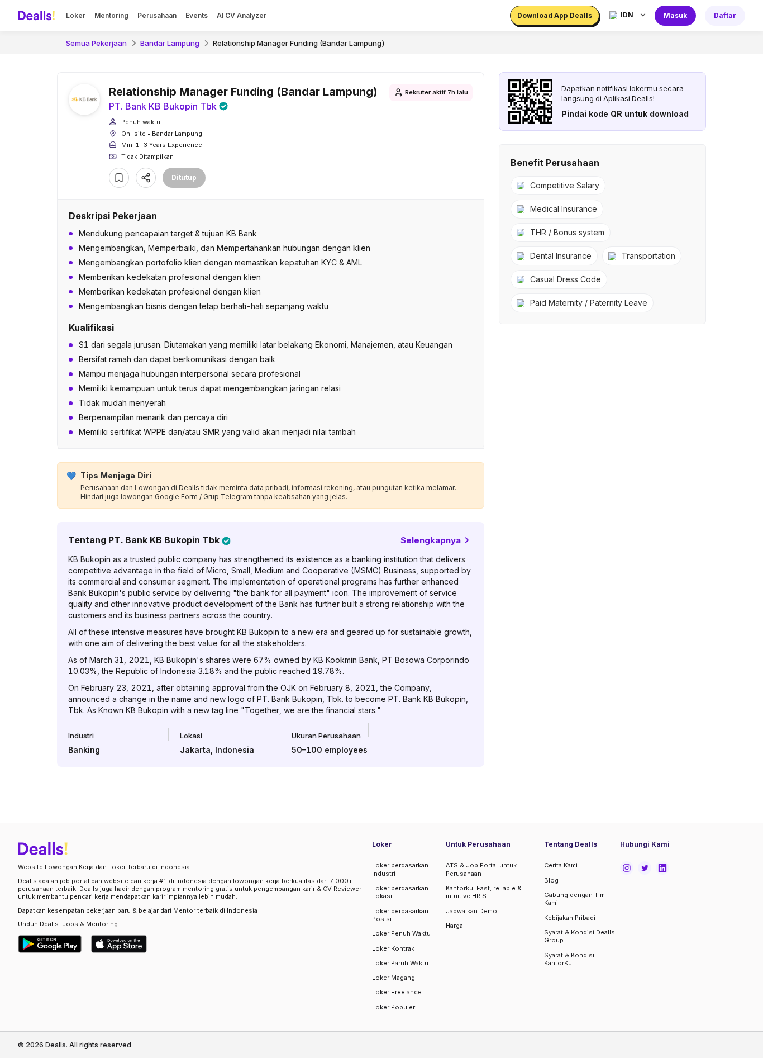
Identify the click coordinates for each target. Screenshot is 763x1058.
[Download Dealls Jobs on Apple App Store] (119, 944)
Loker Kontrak (393, 948)
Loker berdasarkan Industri (400, 869)
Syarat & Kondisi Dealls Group (579, 936)
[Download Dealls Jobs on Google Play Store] (50, 944)
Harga (454, 925)
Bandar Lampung (169, 43)
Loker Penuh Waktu (401, 933)
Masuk (675, 15)
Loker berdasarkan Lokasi (400, 892)
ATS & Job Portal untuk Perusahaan (481, 869)
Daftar (725, 15)
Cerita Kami (561, 865)
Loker (75, 15)
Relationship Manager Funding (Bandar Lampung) (299, 43)
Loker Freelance (397, 992)
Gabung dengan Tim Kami (574, 899)
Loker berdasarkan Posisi (400, 915)
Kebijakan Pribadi (569, 918)
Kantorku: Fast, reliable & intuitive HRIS (484, 892)
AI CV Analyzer (241, 15)
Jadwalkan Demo (471, 911)
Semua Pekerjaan (96, 43)
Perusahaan (157, 15)
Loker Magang (393, 977)
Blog (551, 880)
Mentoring (111, 15)
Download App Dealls (554, 15)
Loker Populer (393, 1007)
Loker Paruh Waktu (400, 963)
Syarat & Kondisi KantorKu (569, 959)
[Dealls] (38, 16)
